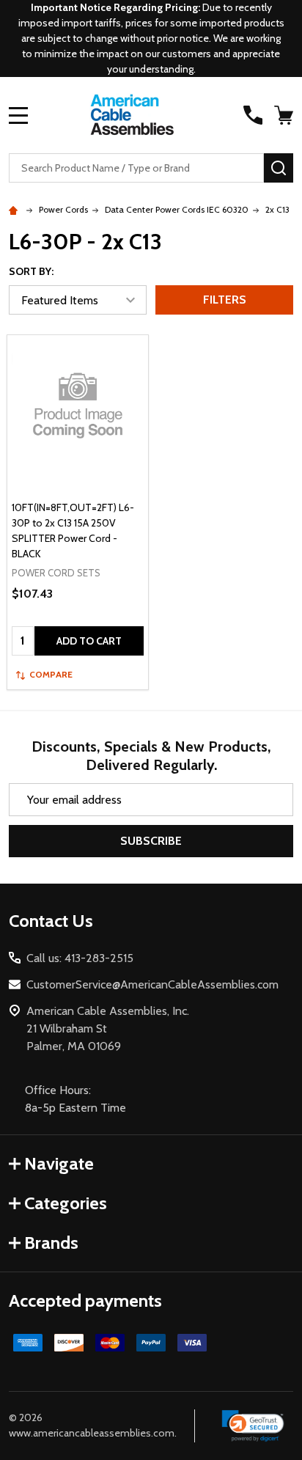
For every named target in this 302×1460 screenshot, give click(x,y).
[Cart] (285, 115)
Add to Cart (89, 641)
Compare (51, 674)
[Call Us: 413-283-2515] (252, 115)
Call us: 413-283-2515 (79, 958)
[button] (253, 1425)
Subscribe (151, 841)
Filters (224, 300)
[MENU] (18, 115)
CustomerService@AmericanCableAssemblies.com (152, 984)
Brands (51, 1242)
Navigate (59, 1163)
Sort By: (31, 271)
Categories (65, 1203)
